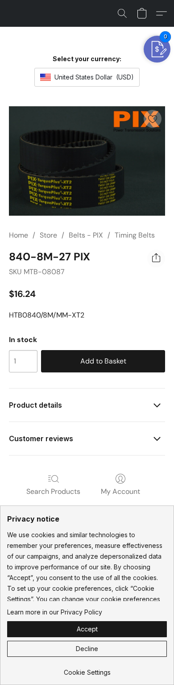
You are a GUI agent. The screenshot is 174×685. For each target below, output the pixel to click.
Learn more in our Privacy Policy (54, 612)
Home (18, 235)
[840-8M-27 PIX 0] (87, 161)
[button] (122, 13)
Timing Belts (135, 235)
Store (48, 235)
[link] (87, 669)
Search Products (53, 491)
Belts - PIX (86, 235)
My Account (120, 491)
